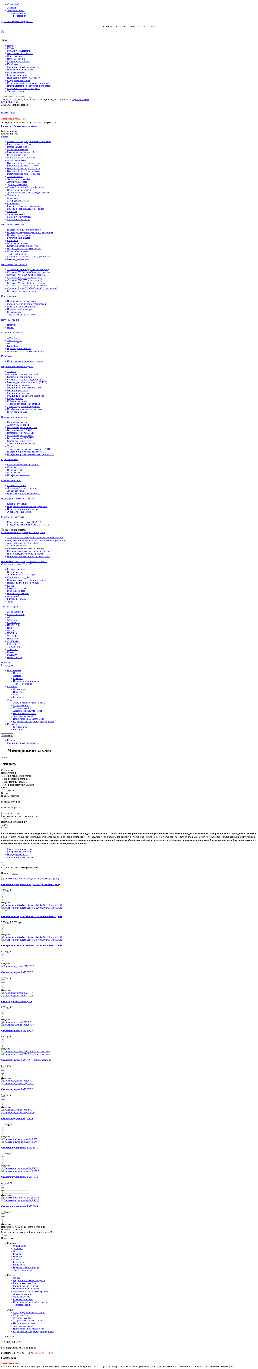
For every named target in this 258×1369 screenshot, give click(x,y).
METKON (12, 655)
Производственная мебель (20, 69)
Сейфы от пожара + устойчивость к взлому (29, 141)
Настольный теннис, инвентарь (23, 582)
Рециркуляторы (15, 398)
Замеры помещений (23, 716)
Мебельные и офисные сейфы (22, 152)
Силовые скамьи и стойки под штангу (26, 580)
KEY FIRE (12, 345)
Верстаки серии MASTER (20, 433)
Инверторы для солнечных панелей (25, 553)
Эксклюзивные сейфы (18, 179)
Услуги (10, 700)
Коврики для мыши (17, 503)
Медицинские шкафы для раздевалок (26, 395)
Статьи (16, 694)
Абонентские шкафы (17, 243)
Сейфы (10, 48)
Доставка (18, 675)
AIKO (10, 617)
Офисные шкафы (16, 472)
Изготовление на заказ (24, 713)
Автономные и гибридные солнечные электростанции (35, 537)
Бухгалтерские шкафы (18, 237)
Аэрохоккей (13, 596)
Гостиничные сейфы (17, 155)
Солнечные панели (17, 545)
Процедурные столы (15, 782)
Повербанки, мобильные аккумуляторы (27, 506)
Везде (10, 45)
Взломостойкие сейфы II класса (23, 165)
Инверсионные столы (18, 593)
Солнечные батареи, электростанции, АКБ (29, 83)
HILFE (10, 628)
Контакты (12, 724)
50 (5, 824)
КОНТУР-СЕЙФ (15, 614)
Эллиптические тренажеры (21, 574)
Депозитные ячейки (17, 184)
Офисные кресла (15, 467)
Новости (17, 692)
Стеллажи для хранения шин (22, 291)
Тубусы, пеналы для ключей (21, 314)
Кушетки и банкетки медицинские (25, 379)
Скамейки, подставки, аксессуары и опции (29, 256)
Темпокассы (13, 195)
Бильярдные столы (16, 599)
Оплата (17, 673)
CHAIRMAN (13, 641)
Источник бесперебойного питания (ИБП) (28, 556)
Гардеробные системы (18, 80)
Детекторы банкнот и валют (21, 488)
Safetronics (12, 649)
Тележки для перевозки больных (23, 404)
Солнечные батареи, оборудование (31, 1302)
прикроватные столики (16, 779)
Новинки (6, 662)
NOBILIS (12, 633)
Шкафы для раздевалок (19, 475)
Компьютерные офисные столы (23, 464)
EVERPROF (13, 622)
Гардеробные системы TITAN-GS (24, 522)
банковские (13, 198)
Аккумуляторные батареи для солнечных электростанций (36, 540)
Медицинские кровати (18, 385)
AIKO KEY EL (14, 340)
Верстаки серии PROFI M (20, 435)
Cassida (10, 652)
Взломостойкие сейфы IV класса (23, 171)
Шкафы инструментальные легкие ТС (26, 451)
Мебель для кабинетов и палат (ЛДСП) (27, 382)
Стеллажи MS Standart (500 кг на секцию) (28, 272)
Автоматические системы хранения (25, 351)
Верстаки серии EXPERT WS (22, 427)
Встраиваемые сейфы (18, 147)
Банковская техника (17, 75)
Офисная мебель (15, 72)
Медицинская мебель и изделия (23, 67)
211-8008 (80, 99)
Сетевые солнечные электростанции (25, 548)
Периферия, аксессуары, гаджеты (24, 77)
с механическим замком (19, 217)
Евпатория (18, 729)
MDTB (10, 630)
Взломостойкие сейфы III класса (23, 168)
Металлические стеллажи (20, 53)
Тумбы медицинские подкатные (23, 406)
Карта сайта (19, 1264)
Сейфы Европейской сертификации (25, 187)
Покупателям (14, 670)
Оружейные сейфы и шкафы (21, 157)
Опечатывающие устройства (21, 306)
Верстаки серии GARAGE (20, 430)
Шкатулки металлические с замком (25, 361)
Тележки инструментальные (21, 443)
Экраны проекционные (19, 512)
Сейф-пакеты (14, 312)
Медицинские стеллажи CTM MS (24, 387)
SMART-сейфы (15, 176)
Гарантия (18, 678)
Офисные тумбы (15, 470)
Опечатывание (14, 56)
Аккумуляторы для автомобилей (23, 543)
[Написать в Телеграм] (24, 118)
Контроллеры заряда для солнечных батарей (29, 551)
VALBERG (13, 636)
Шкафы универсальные (19, 235)
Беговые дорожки (16, 569)
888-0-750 (9, 102)
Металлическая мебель (18, 51)
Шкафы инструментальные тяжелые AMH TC (30, 454)
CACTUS (12, 620)
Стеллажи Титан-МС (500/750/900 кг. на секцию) (32, 288)
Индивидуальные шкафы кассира (24, 248)
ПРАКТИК (12, 638)
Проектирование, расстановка (28, 719)
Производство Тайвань (19, 348)
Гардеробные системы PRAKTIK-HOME (28, 524)
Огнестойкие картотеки (19, 190)
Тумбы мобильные (16, 254)
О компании (19, 689)
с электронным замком (18, 219)
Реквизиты (18, 697)
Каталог (9, 133)
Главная (11, 740)
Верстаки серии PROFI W (20, 438)
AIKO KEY (13, 337)
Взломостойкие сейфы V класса (23, 173)
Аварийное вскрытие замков (27, 710)
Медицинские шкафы (18, 393)
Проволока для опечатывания (22, 301)
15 (5, 819)
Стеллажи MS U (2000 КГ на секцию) (26, 275)
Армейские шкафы (16, 160)
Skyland (8, 790)
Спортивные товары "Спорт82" (23, 88)
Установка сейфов (22, 708)
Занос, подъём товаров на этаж (29, 702)
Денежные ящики (16, 491)
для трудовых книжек (18, 200)
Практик (11, 325)
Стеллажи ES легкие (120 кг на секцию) (27, 285)
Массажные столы (16, 588)
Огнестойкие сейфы (17, 149)
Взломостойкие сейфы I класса (23, 163)
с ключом (12, 211)
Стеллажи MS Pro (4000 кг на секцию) (26, 283)
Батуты (10, 585)
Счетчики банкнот (16, 485)
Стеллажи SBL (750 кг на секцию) (24, 280)
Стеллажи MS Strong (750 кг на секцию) (28, 269)
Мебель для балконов (18, 259)
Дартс (10, 601)
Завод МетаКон (15, 611)
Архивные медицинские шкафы (23, 374)
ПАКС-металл (14, 657)
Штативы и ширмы (17, 412)
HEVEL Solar (14, 625)
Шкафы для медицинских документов (26, 409)
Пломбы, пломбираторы (19, 309)
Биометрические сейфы (19, 144)
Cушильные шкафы (17, 422)
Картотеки (12, 240)
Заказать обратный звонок (14, 105)
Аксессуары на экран (18, 424)
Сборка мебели (21, 705)
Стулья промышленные (19, 441)
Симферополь (20, 727)
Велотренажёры (15, 572)
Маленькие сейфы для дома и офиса (25, 208)
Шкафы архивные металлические (24, 229)
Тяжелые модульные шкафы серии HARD (28, 449)
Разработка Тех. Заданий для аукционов (33, 721)
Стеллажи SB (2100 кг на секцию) (24, 277)
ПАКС (10, 327)
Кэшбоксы (12, 64)
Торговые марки (15, 91)
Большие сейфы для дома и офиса (24, 206)
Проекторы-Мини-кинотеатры (22, 509)
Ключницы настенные (18, 61)
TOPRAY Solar (14, 646)
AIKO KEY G (14, 343)
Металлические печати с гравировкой (26, 304)
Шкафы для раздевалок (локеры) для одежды (30, 232)
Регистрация (19, 16)
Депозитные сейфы (17, 182)
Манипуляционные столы (17, 776)
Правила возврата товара (26, 681)
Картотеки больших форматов (22, 246)
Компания (12, 686)
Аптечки (11, 371)
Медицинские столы (17, 390)
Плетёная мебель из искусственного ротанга (30, 86)
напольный (13, 203)
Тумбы (10, 446)
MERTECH (13, 644)
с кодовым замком (16, 214)
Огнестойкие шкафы (17, 251)
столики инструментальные (18, 785)
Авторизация (20, 13)
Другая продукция (22, 1294)
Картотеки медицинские (19, 377)
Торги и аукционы (22, 684)
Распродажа (7, 665)
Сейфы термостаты (17, 401)
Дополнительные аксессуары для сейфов (28, 192)
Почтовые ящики (16, 59)
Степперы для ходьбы (18, 577)
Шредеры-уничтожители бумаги (23, 493)
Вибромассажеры (16, 591)
